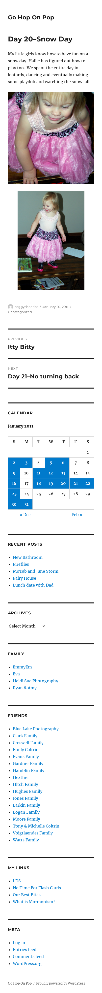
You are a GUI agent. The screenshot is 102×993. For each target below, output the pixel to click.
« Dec (25, 514)
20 (63, 483)
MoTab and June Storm (35, 571)
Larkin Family (26, 805)
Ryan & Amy (25, 687)
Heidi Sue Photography (35, 680)
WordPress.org (27, 963)
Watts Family (26, 839)
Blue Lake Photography (36, 728)
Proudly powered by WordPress (60, 983)
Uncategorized (20, 312)
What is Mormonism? (34, 901)
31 (26, 504)
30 (14, 504)
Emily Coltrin (26, 749)
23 (14, 493)
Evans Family (26, 756)
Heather (21, 777)
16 (14, 483)
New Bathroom (28, 557)
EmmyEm (22, 666)
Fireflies (21, 564)
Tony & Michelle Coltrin (36, 826)
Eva (16, 673)
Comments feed (28, 956)
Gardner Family (28, 763)
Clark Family (25, 735)
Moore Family (26, 819)
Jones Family (25, 798)
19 (51, 483)
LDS (17, 880)
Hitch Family (25, 784)
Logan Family (26, 812)
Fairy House (24, 578)
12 (51, 472)
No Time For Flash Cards (37, 887)
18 (39, 483)
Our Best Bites (27, 894)
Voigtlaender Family (33, 832)
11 (38, 472)
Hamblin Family (28, 770)
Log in (19, 942)
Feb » (77, 514)
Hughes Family (27, 791)
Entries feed (24, 949)
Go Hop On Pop (31, 17)
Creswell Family (28, 742)
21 (76, 483)
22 (87, 483)
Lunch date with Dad (33, 585)
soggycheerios (26, 307)
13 (63, 472)
